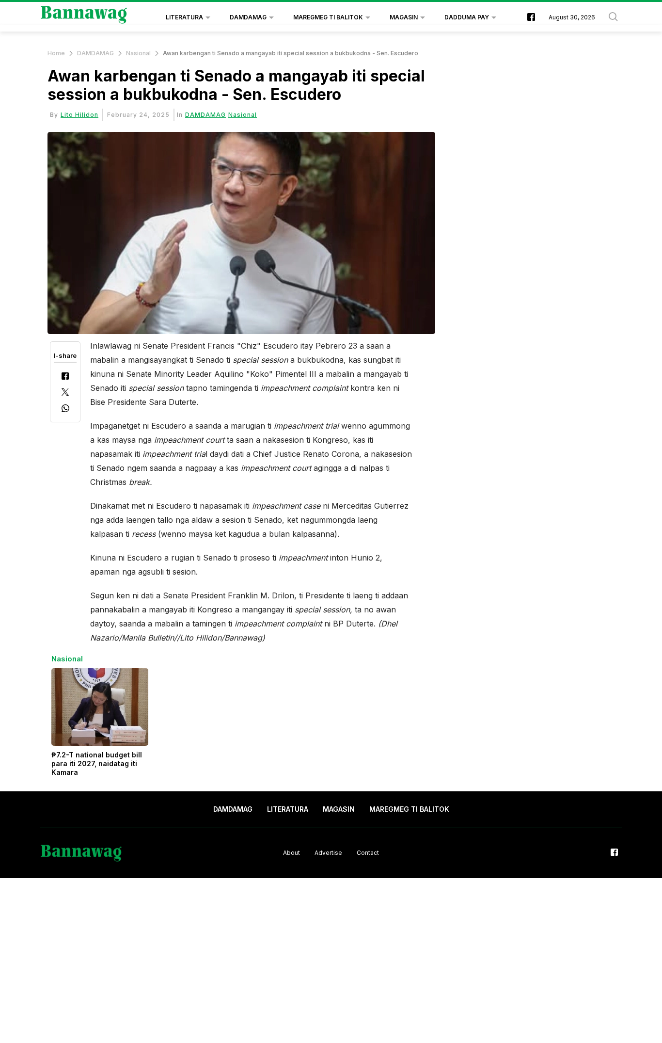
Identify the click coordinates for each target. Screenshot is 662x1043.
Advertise (328, 852)
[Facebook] (65, 377)
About (291, 852)
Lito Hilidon (79, 114)
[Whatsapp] (65, 409)
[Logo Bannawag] (84, 17)
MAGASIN (404, 17)
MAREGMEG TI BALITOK (328, 17)
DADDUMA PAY (466, 17)
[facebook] (531, 17)
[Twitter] (65, 393)
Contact (368, 852)
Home (56, 53)
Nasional (138, 53)
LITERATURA (184, 17)
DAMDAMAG (248, 17)
